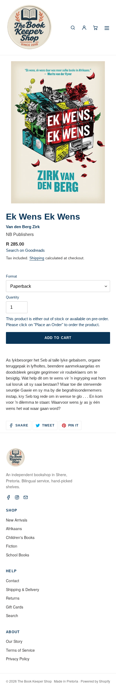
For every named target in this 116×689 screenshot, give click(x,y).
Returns (12, 598)
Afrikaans (14, 528)
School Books (17, 554)
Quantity (12, 297)
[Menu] (106, 27)
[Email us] (25, 497)
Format (11, 276)
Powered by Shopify (95, 681)
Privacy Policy (17, 658)
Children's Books (20, 537)
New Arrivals (16, 520)
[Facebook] (8, 497)
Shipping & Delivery (22, 589)
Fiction (11, 546)
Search (12, 615)
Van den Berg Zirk (23, 226)
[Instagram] (17, 497)
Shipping (36, 258)
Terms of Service (20, 650)
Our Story (14, 641)
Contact (12, 580)
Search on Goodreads (25, 250)
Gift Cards (14, 607)
